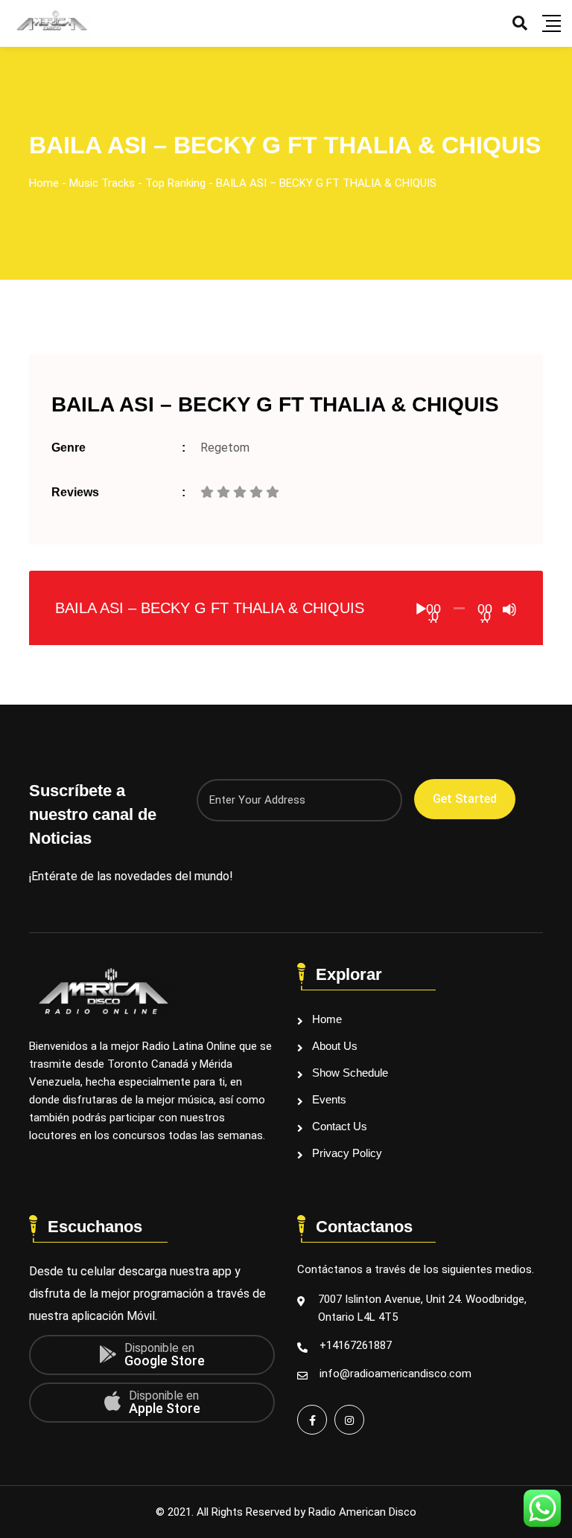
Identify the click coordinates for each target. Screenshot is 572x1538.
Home (327, 1019)
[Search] (519, 23)
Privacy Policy (347, 1153)
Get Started (465, 799)
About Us (335, 1045)
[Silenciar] (509, 609)
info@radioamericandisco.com (395, 1373)
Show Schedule (350, 1072)
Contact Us (339, 1126)
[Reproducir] (420, 609)
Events (329, 1099)
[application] (459, 608)
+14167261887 (356, 1345)
